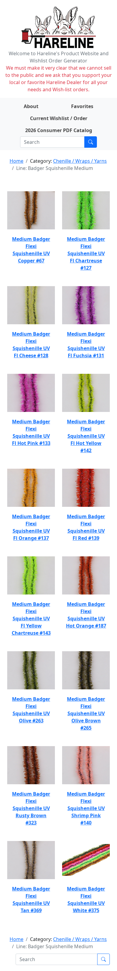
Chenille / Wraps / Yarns (80, 161)
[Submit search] (90, 142)
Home (16, 161)
